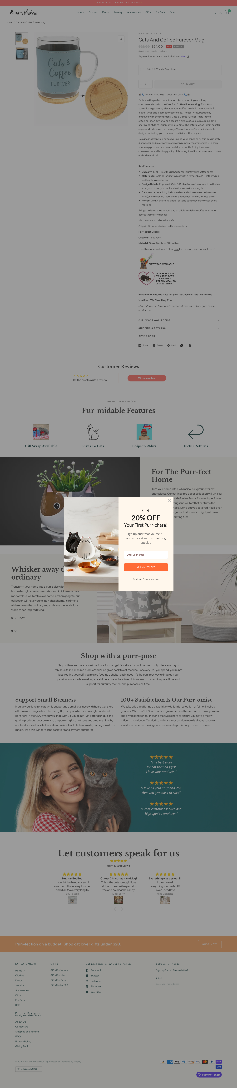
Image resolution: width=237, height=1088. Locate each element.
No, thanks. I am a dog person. (146, 579)
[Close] (169, 500)
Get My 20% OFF (146, 567)
